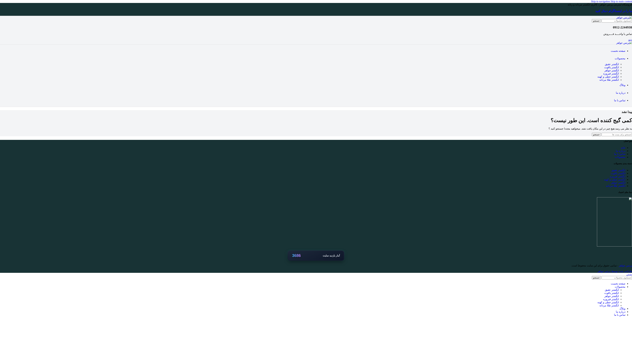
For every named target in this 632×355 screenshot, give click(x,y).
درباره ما (620, 150)
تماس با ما (619, 154)
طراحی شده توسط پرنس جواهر (614, 271)
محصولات (620, 157)
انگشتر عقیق (612, 64)
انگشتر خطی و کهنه (608, 76)
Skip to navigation (601, 1)
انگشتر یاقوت (611, 67)
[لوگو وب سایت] (624, 17)
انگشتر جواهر (611, 70)
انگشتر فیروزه (611, 73)
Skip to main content (621, 1)
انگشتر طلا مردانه (609, 79)
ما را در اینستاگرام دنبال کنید (613, 11)
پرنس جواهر (625, 265)
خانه (623, 147)
